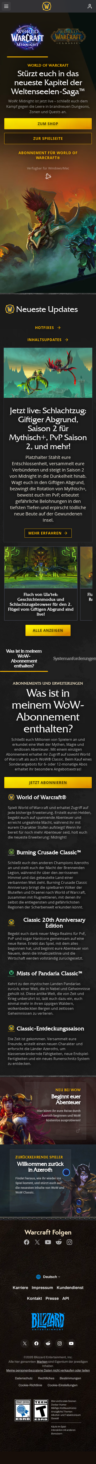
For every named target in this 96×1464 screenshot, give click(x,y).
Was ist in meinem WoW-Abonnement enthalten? (24, 658)
